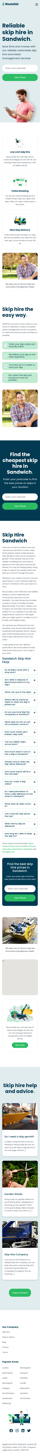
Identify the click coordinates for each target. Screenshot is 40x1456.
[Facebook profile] (11, 1431)
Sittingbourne (8, 852)
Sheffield (24, 1378)
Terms (5, 1352)
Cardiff (23, 1383)
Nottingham (7, 1383)
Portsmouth (25, 1398)
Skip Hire (6, 1332)
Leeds (4, 1378)
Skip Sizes (20, 1045)
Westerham (17, 849)
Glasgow (6, 1388)
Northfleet (27, 849)
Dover (18, 846)
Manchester (7, 1373)
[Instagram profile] (17, 1431)
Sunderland (7, 1398)
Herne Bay (6, 849)
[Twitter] (29, 1431)
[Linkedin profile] (22, 1431)
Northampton (8, 1393)
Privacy (5, 1347)
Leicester (24, 1393)
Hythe (30, 843)
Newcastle (24, 1388)
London (5, 1368)
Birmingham (25, 1368)
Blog (4, 1342)
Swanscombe (8, 846)
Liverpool (24, 1373)
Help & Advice (20, 1292)
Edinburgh (6, 1403)
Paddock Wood (28, 846)
